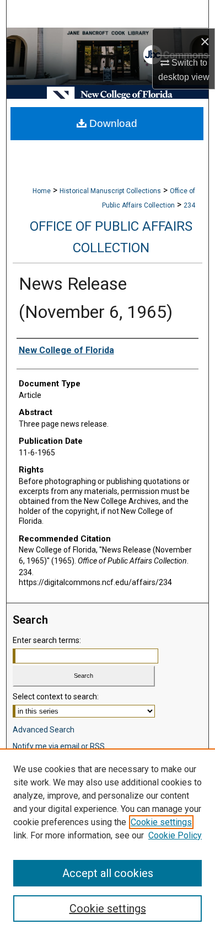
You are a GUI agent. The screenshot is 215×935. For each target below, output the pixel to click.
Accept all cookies (107, 873)
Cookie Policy (175, 835)
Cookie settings (161, 822)
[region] (107, 841)
